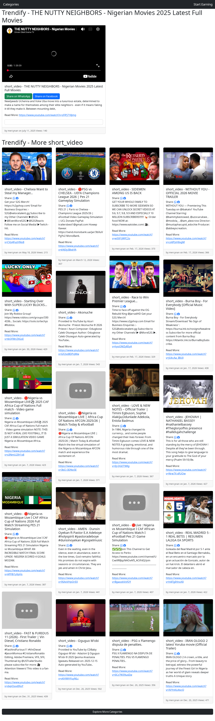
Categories (11, 4)
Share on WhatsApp (18, 96)
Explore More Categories (107, 711)
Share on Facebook (46, 96)
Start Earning (203, 4)
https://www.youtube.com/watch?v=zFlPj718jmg (47, 115)
